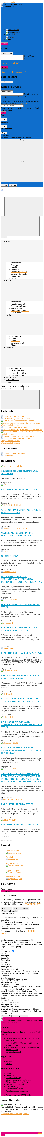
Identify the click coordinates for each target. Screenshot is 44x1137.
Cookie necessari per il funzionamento (16, 940)
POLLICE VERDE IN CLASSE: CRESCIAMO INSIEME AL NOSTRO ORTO (21, 750)
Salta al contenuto (8, 2)
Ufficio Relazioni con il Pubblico (18, 1080)
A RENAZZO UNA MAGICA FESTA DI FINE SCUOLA (21, 677)
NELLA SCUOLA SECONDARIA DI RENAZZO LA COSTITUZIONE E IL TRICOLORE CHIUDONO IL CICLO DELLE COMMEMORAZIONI (21, 777)
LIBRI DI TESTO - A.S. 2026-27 (21, 653)
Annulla (4, 185)
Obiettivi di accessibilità (15, 1084)
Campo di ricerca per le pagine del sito (16, 386)
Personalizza (6, 908)
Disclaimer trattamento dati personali (15, 1114)
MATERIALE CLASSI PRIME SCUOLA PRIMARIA (17, 534)
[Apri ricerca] (23, 206)
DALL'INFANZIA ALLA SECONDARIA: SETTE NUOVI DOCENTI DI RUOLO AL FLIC (21, 579)
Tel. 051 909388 (15, 1041)
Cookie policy (11, 1073)
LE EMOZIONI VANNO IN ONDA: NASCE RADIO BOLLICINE (20, 700)
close (4, 237)
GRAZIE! (10, 556)
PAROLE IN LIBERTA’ (17, 804)
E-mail (26, 94)
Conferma (13, 185)
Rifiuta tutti (21, 908)
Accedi (4, 44)
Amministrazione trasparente (17, 1091)
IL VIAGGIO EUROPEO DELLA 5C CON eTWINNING (20, 629)
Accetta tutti (9, 911)
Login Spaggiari (23, 103)
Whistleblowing (12, 1086)
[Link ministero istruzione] (12, 4)
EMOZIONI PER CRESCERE (20, 824)
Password (28, 58)
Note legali (10, 1075)
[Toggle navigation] (20, 226)
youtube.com (6, 951)
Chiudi (4, 119)
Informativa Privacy (13, 1078)
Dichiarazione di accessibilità (17, 1082)
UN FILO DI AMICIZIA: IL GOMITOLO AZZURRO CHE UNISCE (21, 725)
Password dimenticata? (10, 63)
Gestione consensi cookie (15, 1089)
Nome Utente (29, 56)
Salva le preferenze (20, 1016)
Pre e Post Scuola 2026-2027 (19, 489)
